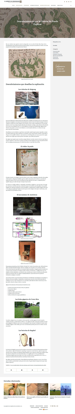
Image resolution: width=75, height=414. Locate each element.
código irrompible (12, 188)
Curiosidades (26, 5)
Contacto (40, 409)
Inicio (13, 5)
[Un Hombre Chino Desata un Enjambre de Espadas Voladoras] (60, 389)
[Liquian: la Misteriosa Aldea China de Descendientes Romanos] (14, 389)
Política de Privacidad (35, 407)
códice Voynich (10, 177)
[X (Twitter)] (66, 1)
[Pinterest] (32, 370)
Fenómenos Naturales (34, 5)
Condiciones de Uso (44, 407)
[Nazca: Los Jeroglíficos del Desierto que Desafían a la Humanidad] (37, 389)
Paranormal (53, 5)
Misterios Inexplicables (45, 5)
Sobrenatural (60, 5)
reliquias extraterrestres (14, 142)
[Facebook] (64, 1)
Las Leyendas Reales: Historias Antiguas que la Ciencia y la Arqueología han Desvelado (28, 365)
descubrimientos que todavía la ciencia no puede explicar (17, 45)
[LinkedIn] (43, 370)
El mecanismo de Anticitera (11, 266)
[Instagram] (68, 1)
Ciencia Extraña (19, 5)
